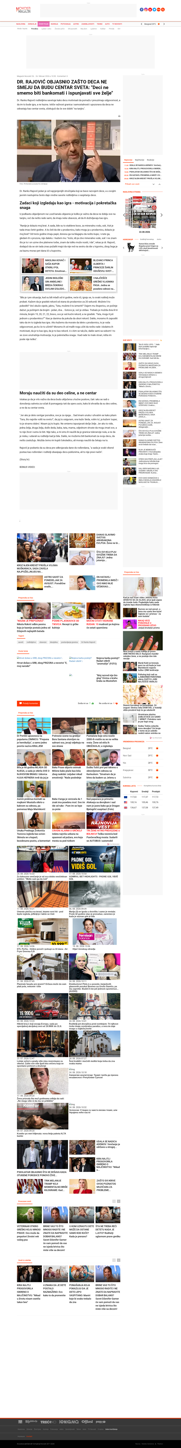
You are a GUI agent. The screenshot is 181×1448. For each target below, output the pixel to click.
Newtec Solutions (148, 1444)
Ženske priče (60, 29)
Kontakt (29, 1436)
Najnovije (128, 160)
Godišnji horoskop (147, 239)
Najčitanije (139, 160)
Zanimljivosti (87, 24)
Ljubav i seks (46, 29)
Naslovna (20, 24)
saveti (20, 642)
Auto (107, 24)
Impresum (21, 1436)
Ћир (158, 9)
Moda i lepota (22, 29)
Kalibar (102, 29)
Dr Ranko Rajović (88, 642)
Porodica (34, 29)
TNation (160, 1444)
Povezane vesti (24, 1201)
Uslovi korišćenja (111, 1429)
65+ (119, 29)
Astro (76, 24)
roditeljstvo (31, 642)
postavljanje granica (69, 642)
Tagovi (21, 636)
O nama (100, 1429)
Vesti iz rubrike (24, 1260)
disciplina (54, 642)
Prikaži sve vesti (132, 184)
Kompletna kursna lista (152, 786)
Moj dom (84, 29)
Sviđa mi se (84, 703)
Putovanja (66, 24)
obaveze (42, 642)
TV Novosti (117, 24)
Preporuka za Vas (25, 598)
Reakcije (150, 160)
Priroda (111, 29)
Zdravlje (32, 24)
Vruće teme (23, 651)
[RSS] (161, 340)
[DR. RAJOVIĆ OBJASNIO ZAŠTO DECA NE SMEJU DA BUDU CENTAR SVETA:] (68, 151)
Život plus (43, 24)
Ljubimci (93, 29)
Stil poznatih (72, 29)
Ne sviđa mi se (107, 703)
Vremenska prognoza (133, 742)
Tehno (99, 24)
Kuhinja (54, 24)
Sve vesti (127, 340)
